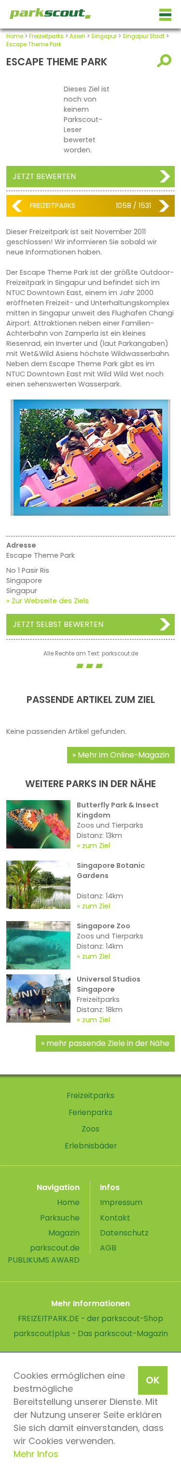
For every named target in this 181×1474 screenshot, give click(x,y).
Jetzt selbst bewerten (58, 624)
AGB (108, 1247)
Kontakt (115, 1217)
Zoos (90, 1128)
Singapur (104, 36)
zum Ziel (96, 845)
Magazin (64, 1232)
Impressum (121, 1202)
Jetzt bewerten (44, 176)
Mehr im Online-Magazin (123, 754)
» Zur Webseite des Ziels (47, 601)
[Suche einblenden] (166, 60)
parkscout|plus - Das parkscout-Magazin (91, 1333)
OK (153, 1380)
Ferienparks (90, 1112)
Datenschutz (124, 1232)
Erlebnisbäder (91, 1145)
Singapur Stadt (144, 36)
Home (14, 36)
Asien (77, 36)
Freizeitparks (46, 36)
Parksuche (60, 1217)
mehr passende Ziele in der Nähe (107, 1043)
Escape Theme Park (33, 44)
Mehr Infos (36, 1454)
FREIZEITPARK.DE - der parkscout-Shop (90, 1318)
